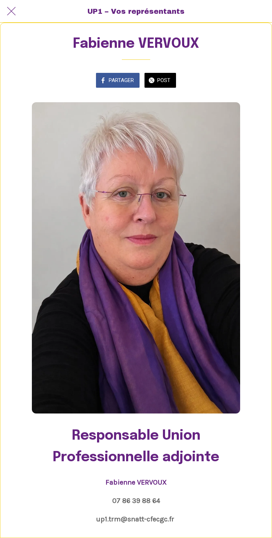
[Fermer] (11, 11)
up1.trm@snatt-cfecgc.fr (135, 519)
